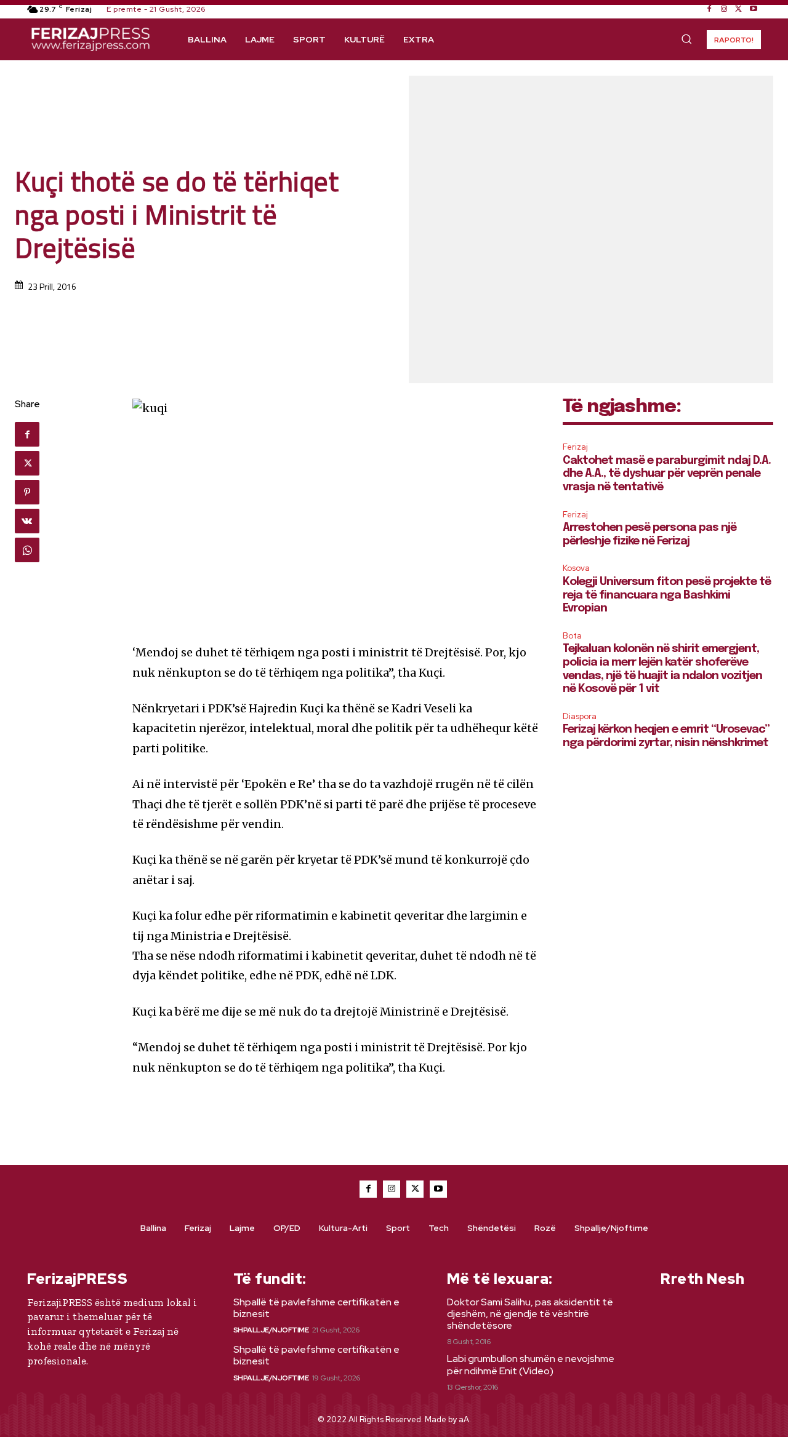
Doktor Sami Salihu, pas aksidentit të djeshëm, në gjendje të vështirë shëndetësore (530, 1314)
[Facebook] (709, 9)
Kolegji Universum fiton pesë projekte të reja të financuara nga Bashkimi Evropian (667, 595)
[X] (738, 9)
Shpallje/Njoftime (271, 1330)
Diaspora (580, 716)
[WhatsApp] (27, 550)
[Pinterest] (27, 492)
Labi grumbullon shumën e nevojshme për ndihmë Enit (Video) (530, 1364)
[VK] (27, 521)
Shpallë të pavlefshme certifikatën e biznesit (316, 1308)
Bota (572, 636)
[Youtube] (753, 9)
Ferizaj (575, 447)
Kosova (576, 568)
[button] (686, 38)
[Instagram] (724, 9)
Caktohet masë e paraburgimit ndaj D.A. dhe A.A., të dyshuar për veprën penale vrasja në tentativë (667, 474)
